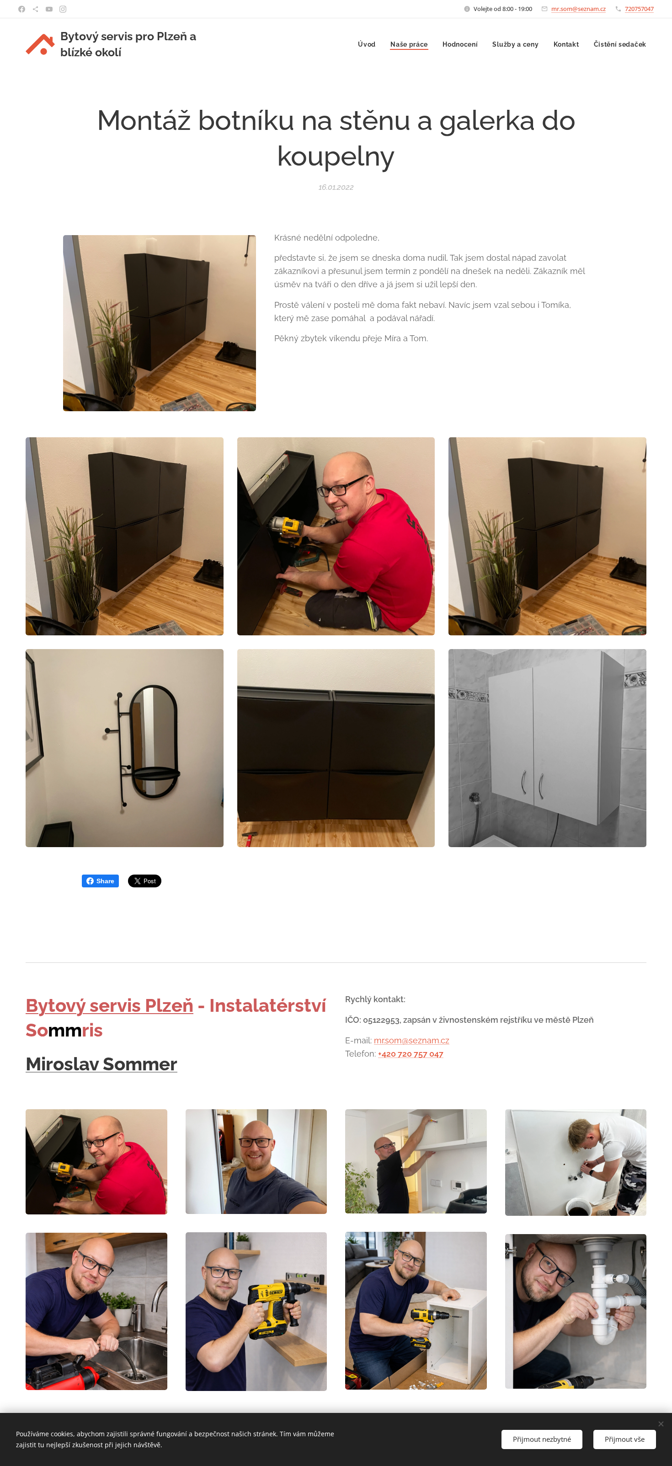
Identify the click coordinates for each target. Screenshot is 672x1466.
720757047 (639, 9)
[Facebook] (21, 9)
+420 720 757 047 (410, 1053)
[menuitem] (369, 44)
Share (105, 881)
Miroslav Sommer (101, 1063)
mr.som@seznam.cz (578, 9)
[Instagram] (63, 9)
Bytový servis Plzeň (109, 1005)
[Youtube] (49, 9)
